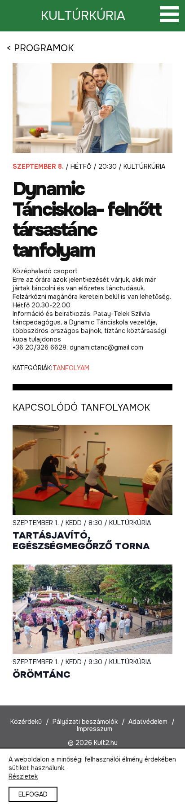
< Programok (40, 48)
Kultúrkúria (83, 16)
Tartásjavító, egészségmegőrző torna (81, 541)
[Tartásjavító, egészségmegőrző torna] (92, 470)
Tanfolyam (71, 368)
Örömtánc (41, 674)
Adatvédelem (147, 722)
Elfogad (33, 794)
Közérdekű (26, 722)
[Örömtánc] (92, 609)
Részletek (23, 776)
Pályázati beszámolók (85, 722)
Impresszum (94, 729)
